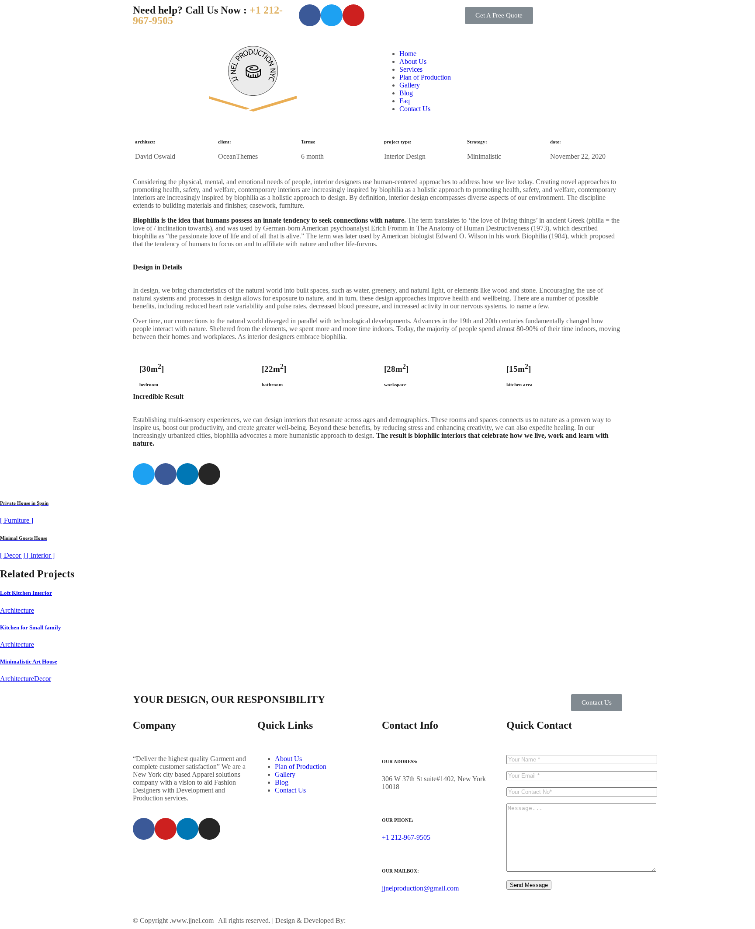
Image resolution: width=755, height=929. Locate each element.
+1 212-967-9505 (406, 837)
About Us (412, 61)
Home (407, 53)
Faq (404, 101)
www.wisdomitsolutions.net (385, 920)
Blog (406, 93)
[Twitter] (144, 474)
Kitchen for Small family (30, 627)
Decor (42, 678)
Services (411, 69)
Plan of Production (425, 77)
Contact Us (414, 108)
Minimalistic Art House (28, 661)
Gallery (409, 85)
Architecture (17, 610)
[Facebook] (310, 15)
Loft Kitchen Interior (26, 593)
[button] (499, 15)
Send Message (529, 885)
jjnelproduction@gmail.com (420, 888)
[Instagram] (209, 474)
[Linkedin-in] (187, 474)
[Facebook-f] (166, 474)
